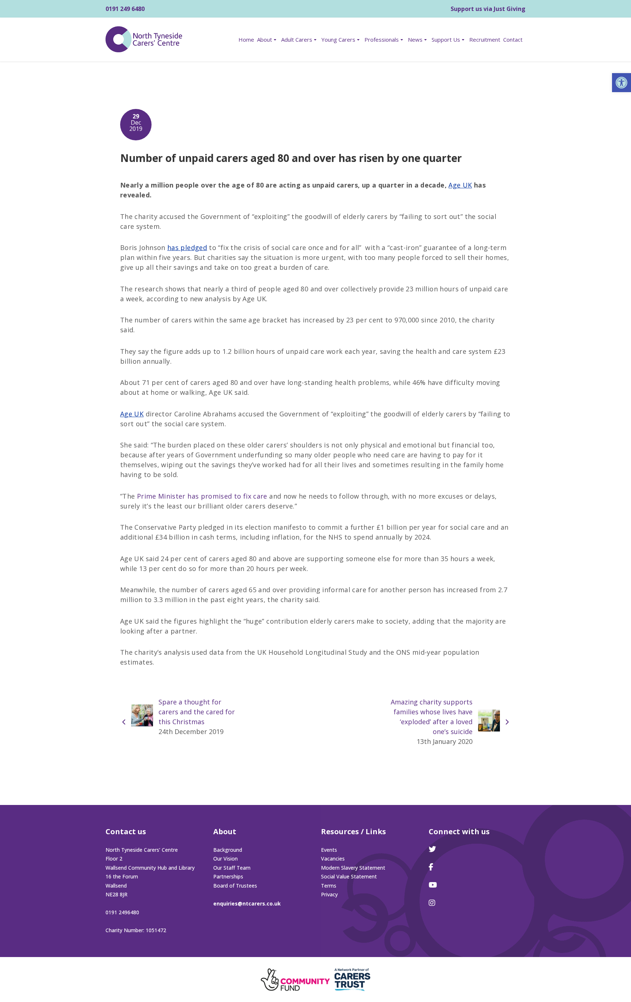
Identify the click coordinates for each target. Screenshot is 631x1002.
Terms (328, 885)
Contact (513, 39)
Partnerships (228, 876)
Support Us (446, 39)
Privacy (329, 894)
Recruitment (484, 39)
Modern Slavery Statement (353, 867)
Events (329, 849)
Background (227, 849)
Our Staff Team (232, 867)
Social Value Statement (349, 876)
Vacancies (333, 858)
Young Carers (338, 39)
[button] (621, 82)
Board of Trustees (235, 885)
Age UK (132, 413)
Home (246, 39)
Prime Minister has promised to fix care (201, 496)
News (415, 39)
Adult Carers (296, 39)
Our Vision (225, 858)
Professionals (381, 39)
